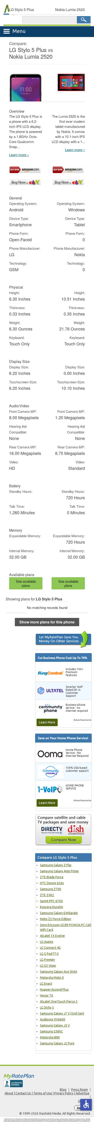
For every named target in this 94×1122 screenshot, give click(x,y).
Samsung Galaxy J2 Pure (57, 1043)
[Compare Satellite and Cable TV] (63, 830)
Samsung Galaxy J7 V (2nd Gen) (62, 1013)
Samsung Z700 (50, 889)
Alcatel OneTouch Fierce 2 (59, 1001)
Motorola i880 (50, 1037)
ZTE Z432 (47, 895)
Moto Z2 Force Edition (55, 919)
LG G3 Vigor (48, 965)
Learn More (47, 722)
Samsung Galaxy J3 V (55, 1025)
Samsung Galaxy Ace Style (58, 971)
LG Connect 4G (50, 948)
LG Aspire (46, 942)
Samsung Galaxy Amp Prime (59, 871)
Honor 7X (46, 995)
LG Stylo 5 (47, 1007)
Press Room (79, 1089)
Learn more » (19, 154)
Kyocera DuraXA (51, 907)
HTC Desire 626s (52, 883)
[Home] (47, 1076)
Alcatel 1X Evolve (52, 936)
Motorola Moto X (52, 977)
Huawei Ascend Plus (54, 989)
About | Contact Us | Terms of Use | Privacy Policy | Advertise (47, 1093)
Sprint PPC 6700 (51, 901)
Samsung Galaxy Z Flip (55, 865)
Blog (63, 1089)
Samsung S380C (51, 1031)
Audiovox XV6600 (52, 1019)
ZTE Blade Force (51, 877)
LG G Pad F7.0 (49, 954)
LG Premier (47, 959)
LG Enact (46, 983)
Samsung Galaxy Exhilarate (59, 913)
